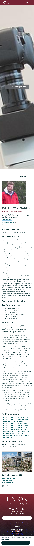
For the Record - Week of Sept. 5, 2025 (15, 417)
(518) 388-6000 (17, 511)
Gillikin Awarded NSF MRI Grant (13, 421)
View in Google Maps (8, 478)
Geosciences (6, 225)
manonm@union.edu (8, 222)
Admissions (17, 526)
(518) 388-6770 (7, 480)
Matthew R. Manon (7, 172)
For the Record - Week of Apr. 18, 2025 (15, 419)
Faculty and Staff (22, 170)
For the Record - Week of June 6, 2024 (15, 423)
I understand (16, 543)
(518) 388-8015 (7, 219)
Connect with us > (17, 518)
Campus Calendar (17, 532)
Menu (27, 2)
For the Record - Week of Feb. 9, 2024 (15, 427)
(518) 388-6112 (20, 513)
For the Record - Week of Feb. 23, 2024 (15, 425)
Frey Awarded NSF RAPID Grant (13, 433)
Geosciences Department (8, 170)
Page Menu (23, 176)
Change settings (5, 539)
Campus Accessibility (17, 529)
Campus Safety (17, 535)
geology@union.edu (8, 482)
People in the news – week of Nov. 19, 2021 (16, 431)
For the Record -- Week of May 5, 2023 (15, 429)
